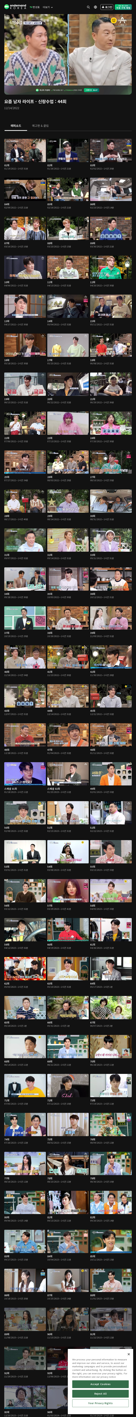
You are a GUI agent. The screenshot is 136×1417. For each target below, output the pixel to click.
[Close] (129, 1354)
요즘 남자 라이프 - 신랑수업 (29, 101)
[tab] (16, 126)
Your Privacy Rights (100, 1403)
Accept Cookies (100, 1384)
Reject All (100, 1393)
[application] (68, 50)
